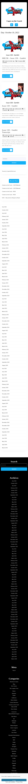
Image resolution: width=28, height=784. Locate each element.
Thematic (14, 763)
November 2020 (5, 355)
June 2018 (4, 438)
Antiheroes (14, 697)
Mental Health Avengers (14, 713)
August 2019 (5, 403)
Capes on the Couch (14, 21)
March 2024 (5, 241)
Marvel (14, 744)
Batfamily (14, 720)
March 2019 (5, 412)
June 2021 (4, 336)
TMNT (14, 765)
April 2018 (4, 444)
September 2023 (5, 260)
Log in (14, 670)
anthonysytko (18, 108)
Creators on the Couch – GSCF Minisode (11, 185)
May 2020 (4, 374)
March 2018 (5, 447)
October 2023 (5, 257)
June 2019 (4, 409)
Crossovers (14, 711)
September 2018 (5, 431)
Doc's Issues (14, 686)
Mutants (14, 753)
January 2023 (5, 283)
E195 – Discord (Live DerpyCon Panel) (11, 197)
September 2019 (5, 400)
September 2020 (5, 362)
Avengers (14, 746)
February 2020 (5, 384)
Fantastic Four (14, 748)
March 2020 (5, 381)
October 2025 (5, 210)
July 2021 (4, 333)
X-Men (14, 758)
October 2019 (5, 397)
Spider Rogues (14, 755)
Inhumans (14, 751)
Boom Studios (14, 700)
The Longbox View (14, 688)
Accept (14, 780)
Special (14, 761)
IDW (14, 739)
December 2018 (5, 422)
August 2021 (5, 330)
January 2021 (5, 352)
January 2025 (5, 219)
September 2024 (5, 225)
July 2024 (4, 229)
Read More (8, 76)
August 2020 (5, 365)
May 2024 (4, 235)
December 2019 (5, 390)
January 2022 (5, 317)
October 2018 (5, 428)
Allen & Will (14, 706)
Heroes (14, 737)
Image (14, 742)
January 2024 (5, 248)
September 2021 (5, 327)
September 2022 (5, 295)
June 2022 (4, 302)
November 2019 (5, 393)
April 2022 (4, 308)
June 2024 (4, 232)
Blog (14, 684)
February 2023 (5, 279)
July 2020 (4, 368)
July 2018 (4, 435)
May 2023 (4, 270)
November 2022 (5, 289)
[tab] (11, 24)
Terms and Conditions (10, 782)
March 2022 (5, 311)
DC (14, 718)
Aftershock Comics (14, 681)
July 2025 (4, 213)
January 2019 (5, 419)
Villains (14, 768)
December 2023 (5, 251)
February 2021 (5, 349)
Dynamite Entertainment (14, 735)
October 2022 (5, 292)
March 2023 (5, 276)
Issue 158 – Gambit (10, 106)
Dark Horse (14, 716)
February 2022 (5, 314)
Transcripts (14, 770)
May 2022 (4, 305)
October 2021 (5, 324)
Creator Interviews (14, 702)
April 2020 (4, 378)
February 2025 (5, 216)
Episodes (14, 693)
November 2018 (5, 425)
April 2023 (4, 273)
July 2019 (4, 406)
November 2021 (5, 321)
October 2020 (5, 359)
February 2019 (5, 416)
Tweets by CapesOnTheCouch (9, 171)
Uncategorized (14, 773)
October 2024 (5, 222)
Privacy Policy (19, 782)
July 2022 (4, 298)
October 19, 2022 (8, 61)
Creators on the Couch (14, 704)
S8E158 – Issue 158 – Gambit (14, 58)
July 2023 (4, 267)
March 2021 (5, 346)
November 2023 (5, 254)
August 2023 (5, 264)
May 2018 (4, 441)
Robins (14, 722)
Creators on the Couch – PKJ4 (9, 191)
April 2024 (4, 238)
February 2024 (5, 244)
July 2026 (4, 206)
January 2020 (5, 387)
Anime (14, 695)
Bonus (14, 691)
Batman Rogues (14, 725)
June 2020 (4, 371)
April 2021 (4, 343)
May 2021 (4, 340)
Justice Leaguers (14, 727)
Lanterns (14, 730)
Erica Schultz (14, 709)
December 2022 (5, 286)
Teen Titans (14, 732)
